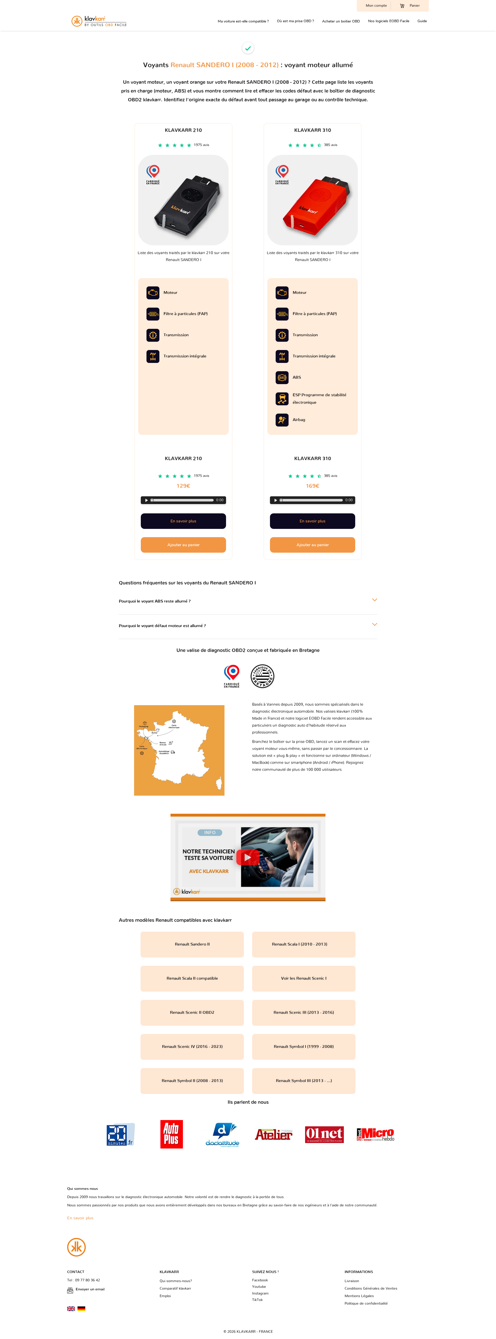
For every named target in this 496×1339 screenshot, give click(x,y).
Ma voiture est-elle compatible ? (243, 21)
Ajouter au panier (183, 545)
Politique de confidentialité (366, 1303)
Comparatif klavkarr (175, 1288)
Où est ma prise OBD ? (295, 21)
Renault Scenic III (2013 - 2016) (304, 1012)
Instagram (260, 1293)
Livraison (352, 1281)
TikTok (257, 1300)
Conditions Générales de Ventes (371, 1288)
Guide (422, 21)
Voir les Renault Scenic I (304, 978)
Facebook (260, 1280)
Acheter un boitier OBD (341, 21)
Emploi (165, 1296)
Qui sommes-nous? (176, 1281)
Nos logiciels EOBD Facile (388, 21)
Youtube (259, 1287)
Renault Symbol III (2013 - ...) (304, 1081)
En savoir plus (183, 521)
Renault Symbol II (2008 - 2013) (192, 1081)
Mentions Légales (359, 1296)
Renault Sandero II (192, 944)
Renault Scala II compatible (192, 978)
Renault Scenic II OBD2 (192, 1012)
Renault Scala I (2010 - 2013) (304, 944)
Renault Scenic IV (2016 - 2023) (192, 1047)
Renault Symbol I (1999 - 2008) (304, 1047)
